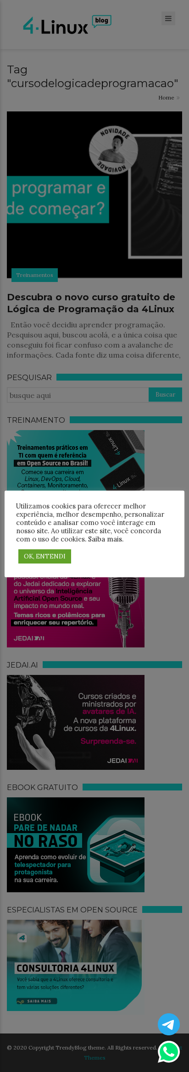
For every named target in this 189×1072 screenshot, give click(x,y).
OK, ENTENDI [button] (45, 556)
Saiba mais (105, 539)
